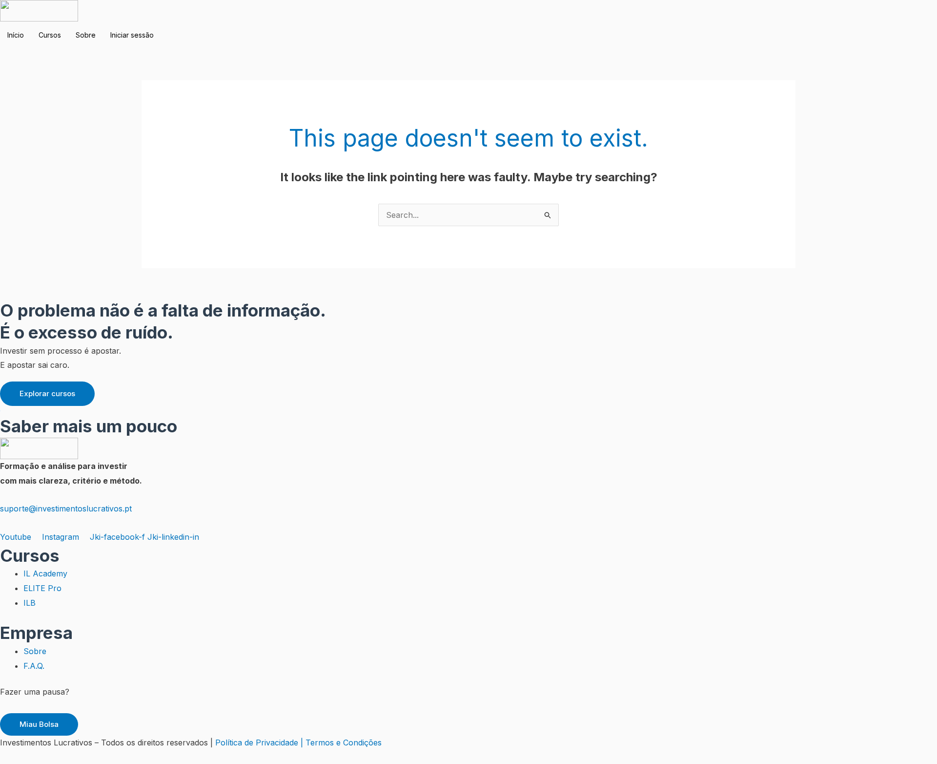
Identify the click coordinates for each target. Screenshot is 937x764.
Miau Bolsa (39, 724)
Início (15, 35)
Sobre (86, 35)
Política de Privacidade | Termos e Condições (298, 742)
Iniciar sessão (132, 35)
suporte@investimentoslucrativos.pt (66, 508)
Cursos (50, 35)
